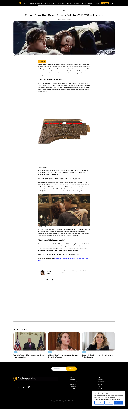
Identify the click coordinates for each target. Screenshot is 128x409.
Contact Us (72, 379)
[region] (108, 398)
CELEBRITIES (100, 379)
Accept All (118, 403)
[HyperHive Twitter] (29, 387)
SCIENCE (99, 386)
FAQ (70, 391)
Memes (97, 3)
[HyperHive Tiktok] (24, 387)
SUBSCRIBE (105, 3)
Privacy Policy (73, 386)
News (25, 3)
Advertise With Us (74, 382)
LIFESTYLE (100, 384)
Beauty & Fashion (50, 3)
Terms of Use (73, 388)
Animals (76, 3)
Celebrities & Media (36, 3)
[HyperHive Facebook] (13, 387)
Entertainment (87, 3)
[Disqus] (64, 302)
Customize (99, 403)
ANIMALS (100, 388)
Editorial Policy (73, 384)
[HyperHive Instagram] (19, 387)
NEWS (99, 377)
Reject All (109, 403)
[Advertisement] (64, 105)
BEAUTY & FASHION (102, 382)
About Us (72, 377)
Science (69, 3)
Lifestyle (61, 3)
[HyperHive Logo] (20, 3)
